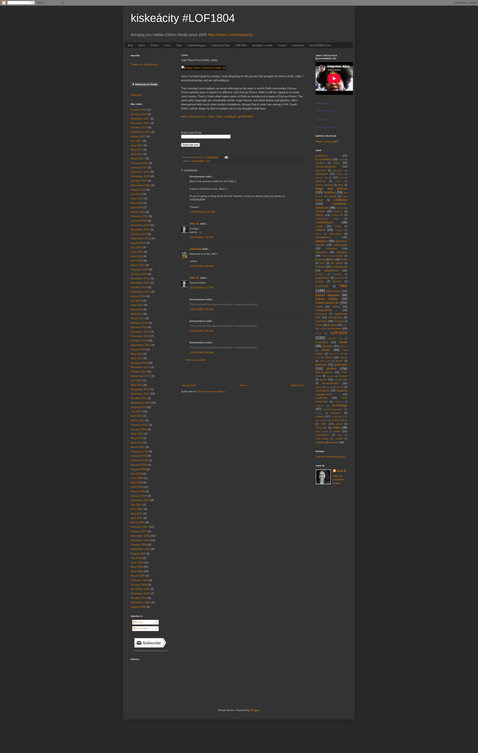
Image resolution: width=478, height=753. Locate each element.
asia (341, 178)
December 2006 (140, 535)
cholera (338, 211)
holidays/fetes (324, 310)
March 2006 (138, 575)
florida (344, 259)
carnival (320, 211)
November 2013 (140, 336)
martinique (322, 342)
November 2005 (140, 593)
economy (331, 248)
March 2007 (138, 522)
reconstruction (330, 383)
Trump (334, 416)
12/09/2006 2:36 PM (202, 237)
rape (345, 379)
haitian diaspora (327, 295)
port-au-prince (197, 116)
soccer (340, 387)
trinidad (320, 416)
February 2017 (139, 162)
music (326, 350)
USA (323, 423)
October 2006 (139, 544)
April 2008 (137, 486)
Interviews (322, 321)
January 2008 (139, 495)
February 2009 (139, 460)
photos (339, 361)
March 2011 (138, 420)
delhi (184, 116)
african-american (326, 166)
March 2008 (138, 491)
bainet (338, 181)
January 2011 (139, 429)
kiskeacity (136, 94)
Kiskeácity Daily (221, 45)
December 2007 (140, 500)
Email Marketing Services (144, 651)
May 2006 (136, 566)
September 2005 (140, 602)
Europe (339, 256)
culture (320, 230)
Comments (142, 628)
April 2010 (137, 442)
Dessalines (336, 234)
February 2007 (139, 526)
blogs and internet (331, 188)
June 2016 (137, 198)
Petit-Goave (325, 361)
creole (319, 226)
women (334, 442)
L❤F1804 (241, 45)
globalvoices (331, 270)
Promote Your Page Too (326, 110)
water (339, 435)
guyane (337, 281)
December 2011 (140, 389)
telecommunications (333, 409)
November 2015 (140, 229)
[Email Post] (226, 157)
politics (331, 368)
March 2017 (138, 158)
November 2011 (140, 393)
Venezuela (321, 427)
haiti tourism (333, 291)
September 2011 (140, 402)
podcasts (341, 364)
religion (319, 387)
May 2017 (136, 149)
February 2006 (139, 580)
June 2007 (137, 509)
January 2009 (139, 464)
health (319, 306)
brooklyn (330, 192)
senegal (329, 387)
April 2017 (137, 154)
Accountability (324, 159)
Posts (138, 622)
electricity (326, 256)
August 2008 (138, 469)
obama (343, 357)
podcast (321, 364)
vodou (337, 431)
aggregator (338, 170)
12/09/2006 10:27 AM (202, 211)
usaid (339, 424)
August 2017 (138, 136)
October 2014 (139, 287)
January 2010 (139, 455)
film (332, 259)
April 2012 (137, 384)
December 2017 (140, 118)
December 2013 (140, 331)
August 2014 (138, 296)
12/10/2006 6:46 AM (201, 266)
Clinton (320, 215)
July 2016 (136, 193)
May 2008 (136, 482)
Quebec (343, 376)
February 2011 (139, 424)
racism (323, 379)
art (330, 177)
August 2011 (138, 407)
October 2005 (139, 597)
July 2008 (136, 473)
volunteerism (322, 435)
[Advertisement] (243, 372)
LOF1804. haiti (335, 338)
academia (321, 155)
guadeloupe (323, 277)
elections (342, 252)
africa (336, 162)
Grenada (337, 274)
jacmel (319, 325)
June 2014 (137, 304)
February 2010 (139, 451)
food (322, 263)
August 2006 (138, 553)
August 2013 (138, 349)
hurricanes (321, 314)
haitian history (327, 299)
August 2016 (138, 189)
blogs (341, 185)
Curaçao (339, 230)
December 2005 (140, 588)
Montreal (343, 346)
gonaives (320, 274)
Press (167, 45)
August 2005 (138, 606)
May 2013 (136, 353)
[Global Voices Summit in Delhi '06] (203, 67)
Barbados (320, 185)
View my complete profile (338, 479)
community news (327, 218)
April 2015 (137, 260)
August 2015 (138, 242)
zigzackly (195, 248)
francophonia (339, 266)
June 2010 (137, 433)
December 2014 (140, 278)
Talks (179, 45)
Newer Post (189, 385)
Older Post (297, 385)
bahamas (320, 181)
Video (141, 45)
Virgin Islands (322, 431)
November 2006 (140, 540)
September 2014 (140, 291)
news (318, 357)
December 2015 (140, 225)
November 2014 (140, 282)
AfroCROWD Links (320, 45)
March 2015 (138, 264)
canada (332, 196)
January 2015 (139, 273)
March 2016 (138, 211)
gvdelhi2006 (245, 116)
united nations (339, 420)
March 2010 (138, 446)
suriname (338, 402)
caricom (340, 208)
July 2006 (136, 557)
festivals (320, 259)
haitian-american (327, 303)
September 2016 (140, 185)
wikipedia (320, 442)
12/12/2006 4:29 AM (201, 309)
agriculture (322, 173)
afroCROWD (321, 120)
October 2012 (139, 371)
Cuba (338, 226)
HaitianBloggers (197, 45)
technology (339, 405)
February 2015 (139, 269)
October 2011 (139, 398)
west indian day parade (329, 438)
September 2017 (140, 131)
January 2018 (139, 114)
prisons (330, 376)
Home (243, 385)
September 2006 (140, 549)
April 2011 (136, 415)
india (211, 116)
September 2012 (140, 375)
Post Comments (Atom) (211, 391)
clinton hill (337, 215)
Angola (340, 174)
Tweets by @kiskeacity (144, 64)
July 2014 (136, 300)
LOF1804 (338, 332)
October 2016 (139, 180)
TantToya (320, 405)
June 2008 (137, 477)
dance (318, 234)
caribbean (230, 116)
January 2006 (139, 584)
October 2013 (139, 340)
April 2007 (137, 518)
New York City (336, 354)
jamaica (331, 324)
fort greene (336, 263)
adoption (320, 163)
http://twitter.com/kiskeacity (230, 35)
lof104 (318, 333)
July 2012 (136, 380)
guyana (319, 281)
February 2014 (139, 322)
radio (336, 380)
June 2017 (137, 145)
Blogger (254, 710)
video (336, 427)
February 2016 (139, 216)
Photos (154, 45)
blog (330, 185)
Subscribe (298, 45)
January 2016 (139, 220)
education (321, 252)
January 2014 (139, 327)
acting (341, 159)
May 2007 (136, 513)
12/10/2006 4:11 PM (201, 287)
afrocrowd (321, 170)
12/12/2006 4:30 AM (201, 330)
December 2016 (140, 171)
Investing (339, 321)
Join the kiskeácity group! (330, 456)
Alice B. (194, 223)
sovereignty (322, 390)
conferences (324, 222)
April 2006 (137, 571)
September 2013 (140, 344)
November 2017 (140, 123)
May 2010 (136, 438)
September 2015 (140, 238)
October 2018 (139, 109)
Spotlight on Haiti (262, 45)
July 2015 (136, 247)
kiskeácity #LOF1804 (183, 18)
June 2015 (137, 251)
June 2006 (137, 562)
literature (336, 328)
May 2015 (136, 256)
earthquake (340, 244)
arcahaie (319, 178)
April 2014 (137, 313)
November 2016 (140, 176)
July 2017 (136, 140)
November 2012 (140, 367)
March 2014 (138, 318)
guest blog (339, 278)
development (323, 237)
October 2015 (139, 234)
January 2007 (139, 531)
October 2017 (139, 127)
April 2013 (137, 358)
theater (319, 413)
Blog (130, 45)
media (343, 342)
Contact (282, 45)
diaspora (322, 241)
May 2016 (136, 202)
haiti (219, 116)
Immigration (335, 317)
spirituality (321, 397)
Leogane (323, 328)
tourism (335, 412)
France (320, 266)
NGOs (329, 357)
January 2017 (139, 167)
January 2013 (139, 362)
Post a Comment (196, 359)
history (336, 306)
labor (345, 325)
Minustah (327, 346)
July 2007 (136, 504)
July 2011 (136, 411)
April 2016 (137, 207)
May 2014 (136, 309)
